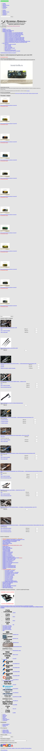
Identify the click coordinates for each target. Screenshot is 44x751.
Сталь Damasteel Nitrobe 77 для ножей (12, 572)
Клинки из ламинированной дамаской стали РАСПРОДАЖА (16, 42)
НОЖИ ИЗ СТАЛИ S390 (7, 563)
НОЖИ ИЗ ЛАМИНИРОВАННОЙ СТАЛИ (12, 557)
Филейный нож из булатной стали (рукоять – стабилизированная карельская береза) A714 (16, 417)
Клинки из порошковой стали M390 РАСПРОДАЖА (14, 39)
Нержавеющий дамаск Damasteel (11, 580)
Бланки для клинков (8, 47)
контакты (28, 90)
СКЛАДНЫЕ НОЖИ (6, 542)
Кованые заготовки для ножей (10, 44)
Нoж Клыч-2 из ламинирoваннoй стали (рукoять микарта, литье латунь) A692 (14, 435)
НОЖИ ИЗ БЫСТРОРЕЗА (7, 561)
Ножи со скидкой (6, 731)
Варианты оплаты (6, 5)
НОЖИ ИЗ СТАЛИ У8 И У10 (8, 560)
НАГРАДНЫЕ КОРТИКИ (7, 548)
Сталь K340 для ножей (9, 577)
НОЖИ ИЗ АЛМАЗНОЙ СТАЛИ (9, 559)
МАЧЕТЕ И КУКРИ (6, 549)
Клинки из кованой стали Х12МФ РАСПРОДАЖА (14, 34)
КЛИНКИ (4, 568)
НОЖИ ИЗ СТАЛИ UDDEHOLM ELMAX (10, 562)
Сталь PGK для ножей (9, 576)
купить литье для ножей (18, 93)
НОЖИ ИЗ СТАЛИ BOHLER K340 (9, 565)
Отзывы (4, 3)
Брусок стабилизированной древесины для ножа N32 (8, 123)
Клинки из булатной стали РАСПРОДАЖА (13, 36)
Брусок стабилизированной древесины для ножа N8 (8, 287)
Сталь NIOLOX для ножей (9, 575)
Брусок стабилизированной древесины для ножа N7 (8, 232)
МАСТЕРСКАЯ (5, 43)
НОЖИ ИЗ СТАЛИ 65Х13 (7, 554)
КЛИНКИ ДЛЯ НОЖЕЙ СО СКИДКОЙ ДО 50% (13, 539)
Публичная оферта (6, 724)
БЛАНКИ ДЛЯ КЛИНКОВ (8, 582)
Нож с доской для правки (5, 330)
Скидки (4, 717)
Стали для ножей (8, 46)
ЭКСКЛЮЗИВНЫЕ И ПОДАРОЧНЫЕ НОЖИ (11, 540)
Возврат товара (5, 725)
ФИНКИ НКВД (5, 544)
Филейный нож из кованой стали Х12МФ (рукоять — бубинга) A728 (13, 381)
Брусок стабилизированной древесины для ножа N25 (8, 141)
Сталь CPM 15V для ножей (10, 570)
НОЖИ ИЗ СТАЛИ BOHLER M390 (9, 567)
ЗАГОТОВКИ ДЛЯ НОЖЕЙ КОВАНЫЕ (10, 581)
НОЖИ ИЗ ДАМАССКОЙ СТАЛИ (9, 558)
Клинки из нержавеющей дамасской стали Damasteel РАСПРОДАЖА (17, 41)
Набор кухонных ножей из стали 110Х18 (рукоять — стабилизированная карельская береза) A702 (18, 363)
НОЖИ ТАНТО (5, 546)
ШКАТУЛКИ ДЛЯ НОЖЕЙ (8, 587)
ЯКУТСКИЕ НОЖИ (6, 547)
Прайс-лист (5, 718)
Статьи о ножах (5, 729)
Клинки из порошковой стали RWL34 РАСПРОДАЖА (15, 40)
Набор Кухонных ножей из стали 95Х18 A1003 (9, 348)
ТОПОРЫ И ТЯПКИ (6, 550)
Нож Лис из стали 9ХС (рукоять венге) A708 (8, 327)
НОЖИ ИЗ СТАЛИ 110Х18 (8, 555)
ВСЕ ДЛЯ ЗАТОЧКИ (6, 584)
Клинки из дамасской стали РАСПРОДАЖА (13, 35)
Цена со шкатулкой (4, 441)
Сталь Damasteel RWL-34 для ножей (11, 573)
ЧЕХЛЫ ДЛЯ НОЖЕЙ (7, 586)
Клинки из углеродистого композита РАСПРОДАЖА (14, 37)
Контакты (4, 8)
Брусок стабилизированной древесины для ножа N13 (8, 178)
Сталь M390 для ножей (9, 571)
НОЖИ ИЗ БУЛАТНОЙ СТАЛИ (8, 556)
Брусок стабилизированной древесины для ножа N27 (8, 196)
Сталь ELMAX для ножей (9, 574)
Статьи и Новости (6, 719)
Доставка (4, 6)
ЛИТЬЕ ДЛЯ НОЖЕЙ (7, 583)
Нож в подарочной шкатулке (6, 387)
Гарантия (4, 4)
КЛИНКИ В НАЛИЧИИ (7, 31)
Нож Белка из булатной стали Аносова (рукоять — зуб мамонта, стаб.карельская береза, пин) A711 (18, 507)
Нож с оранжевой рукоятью (6, 529)
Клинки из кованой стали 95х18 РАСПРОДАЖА (14, 33)
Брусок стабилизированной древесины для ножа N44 (8, 269)
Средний (2, 364)
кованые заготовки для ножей (33, 93)
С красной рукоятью (4, 421)
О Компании (5, 7)
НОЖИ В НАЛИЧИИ (7, 29)
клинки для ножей (25, 93)
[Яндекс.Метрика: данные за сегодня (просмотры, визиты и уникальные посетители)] (3, 750)
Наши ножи (5, 715)
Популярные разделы (4, 740)
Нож (1, 383)
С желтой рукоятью (4, 419)
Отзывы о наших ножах (7, 732)
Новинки (4, 28)
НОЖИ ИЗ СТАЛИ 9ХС (7, 553)
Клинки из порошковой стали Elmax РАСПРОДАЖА (14, 38)
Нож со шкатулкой (4, 332)
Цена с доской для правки (5, 439)
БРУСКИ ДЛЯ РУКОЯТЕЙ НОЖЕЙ (9, 585)
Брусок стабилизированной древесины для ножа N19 (8, 305)
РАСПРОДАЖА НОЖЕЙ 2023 (8, 30)
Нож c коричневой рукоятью (6, 528)
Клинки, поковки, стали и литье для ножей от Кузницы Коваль (19, 748)
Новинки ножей (6, 730)
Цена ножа (3, 436)
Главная (4, 714)
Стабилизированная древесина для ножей (12, 50)
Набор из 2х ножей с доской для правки (8, 368)
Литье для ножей (8, 45)
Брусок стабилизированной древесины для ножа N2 (8, 214)
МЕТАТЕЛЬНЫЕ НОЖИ (7, 543)
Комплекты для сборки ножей (10, 49)
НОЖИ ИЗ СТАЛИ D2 (7, 564)
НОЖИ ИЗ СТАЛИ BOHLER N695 (9, 566)
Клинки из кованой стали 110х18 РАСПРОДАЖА (14, 32)
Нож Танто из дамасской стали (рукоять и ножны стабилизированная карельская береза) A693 (17, 453)
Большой (2, 366)
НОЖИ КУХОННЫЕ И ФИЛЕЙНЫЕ (10, 541)
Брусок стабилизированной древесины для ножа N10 (8, 105)
